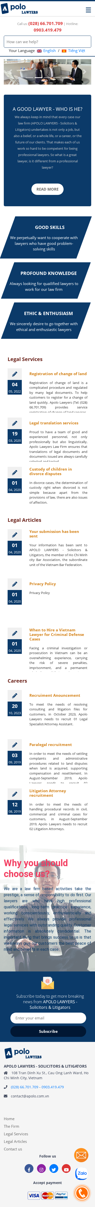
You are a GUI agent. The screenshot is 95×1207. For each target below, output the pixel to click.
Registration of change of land (58, 373)
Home (9, 1118)
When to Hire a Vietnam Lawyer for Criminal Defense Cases (56, 634)
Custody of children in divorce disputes (50, 471)
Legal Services (16, 1133)
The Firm (11, 1126)
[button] (10, 72)
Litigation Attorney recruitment (47, 793)
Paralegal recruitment (50, 744)
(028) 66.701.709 (24, 1087)
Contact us (13, 1148)
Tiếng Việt (76, 50)
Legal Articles (15, 1141)
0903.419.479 (53, 1087)
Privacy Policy (42, 583)
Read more (47, 189)
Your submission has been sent (54, 533)
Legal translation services (53, 423)
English (49, 50)
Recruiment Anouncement (54, 695)
